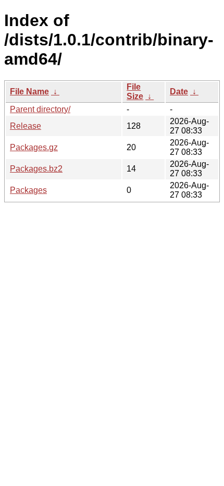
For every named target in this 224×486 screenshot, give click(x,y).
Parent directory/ (40, 109)
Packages (28, 190)
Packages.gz (34, 147)
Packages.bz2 (36, 168)
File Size (135, 91)
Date (179, 91)
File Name (29, 91)
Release (25, 126)
